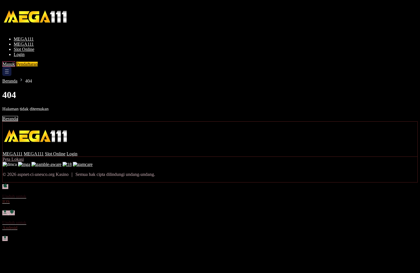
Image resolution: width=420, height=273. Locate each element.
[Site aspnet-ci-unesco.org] (42, 29)
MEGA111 (24, 39)
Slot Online (24, 49)
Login (19, 54)
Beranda (9, 81)
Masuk (9, 64)
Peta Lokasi (13, 159)
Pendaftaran (27, 64)
